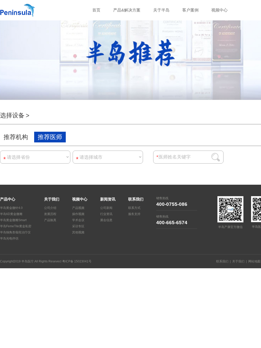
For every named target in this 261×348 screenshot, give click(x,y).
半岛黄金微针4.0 (11, 208)
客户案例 (190, 10)
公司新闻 (106, 208)
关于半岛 (161, 10)
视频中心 (219, 10)
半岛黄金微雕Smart (13, 220)
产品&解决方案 (126, 10)
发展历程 (50, 214)
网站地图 (254, 261)
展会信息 (106, 220)
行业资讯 (106, 214)
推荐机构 (16, 136)
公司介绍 (50, 208)
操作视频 (78, 214)
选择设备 (12, 115)
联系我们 (222, 261)
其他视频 (78, 232)
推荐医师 (50, 136)
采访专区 (78, 226)
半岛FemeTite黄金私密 (15, 226)
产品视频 (78, 208)
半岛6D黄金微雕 (11, 214)
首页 (96, 10)
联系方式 (134, 208)
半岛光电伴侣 (9, 238)
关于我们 (238, 261)
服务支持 (134, 214)
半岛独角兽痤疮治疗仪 (15, 232)
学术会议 (78, 220)
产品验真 (50, 220)
